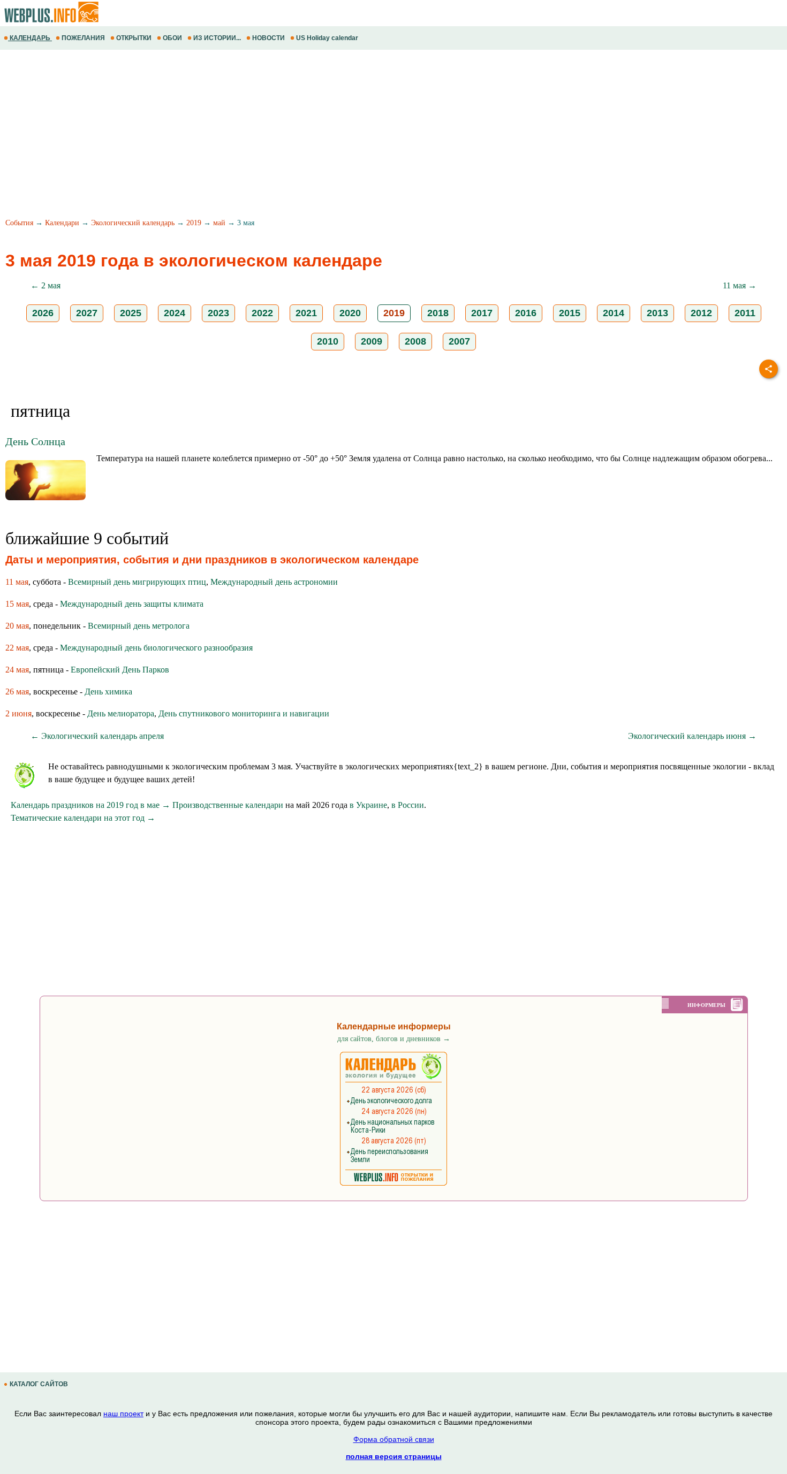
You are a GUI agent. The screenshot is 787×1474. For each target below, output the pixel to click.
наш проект (123, 1413)
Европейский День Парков (120, 669)
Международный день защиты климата (131, 603)
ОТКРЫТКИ (134, 38)
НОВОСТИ (268, 38)
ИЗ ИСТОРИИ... (217, 38)
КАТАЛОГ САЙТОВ (39, 1384)
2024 (174, 313)
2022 (262, 313)
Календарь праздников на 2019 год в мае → (90, 804)
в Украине (368, 804)
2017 (482, 313)
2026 (43, 313)
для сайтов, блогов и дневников (393, 1039)
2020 (350, 313)
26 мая (17, 691)
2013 (657, 313)
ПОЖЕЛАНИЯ (83, 38)
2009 (371, 341)
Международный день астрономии (274, 581)
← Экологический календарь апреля (97, 735)
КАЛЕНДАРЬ (30, 38)
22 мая (17, 647)
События (19, 223)
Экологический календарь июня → (692, 735)
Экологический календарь (133, 223)
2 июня (18, 713)
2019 (193, 223)
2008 (415, 341)
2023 (218, 313)
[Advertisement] (321, 135)
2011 (745, 313)
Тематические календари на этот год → (83, 817)
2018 (438, 313)
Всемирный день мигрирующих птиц (137, 581)
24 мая (17, 669)
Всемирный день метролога (139, 625)
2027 (86, 313)
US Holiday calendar (327, 38)
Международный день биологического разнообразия (156, 647)
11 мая (16, 581)
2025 (130, 313)
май (219, 223)
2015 (569, 313)
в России (407, 804)
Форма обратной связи (393, 1439)
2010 (327, 341)
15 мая (17, 603)
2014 (613, 313)
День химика (108, 691)
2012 (701, 313)
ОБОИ (172, 38)
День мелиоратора (120, 713)
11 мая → (739, 285)
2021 (306, 313)
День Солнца (35, 441)
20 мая (17, 625)
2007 (459, 341)
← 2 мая (45, 285)
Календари (62, 223)
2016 (525, 313)
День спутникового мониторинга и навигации (243, 713)
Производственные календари (227, 804)
